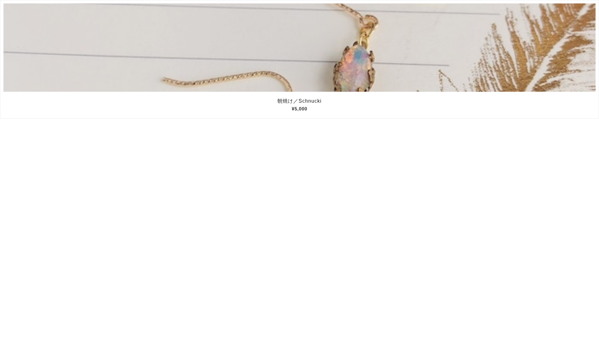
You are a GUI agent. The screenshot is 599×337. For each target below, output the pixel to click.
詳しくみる (300, 48)
